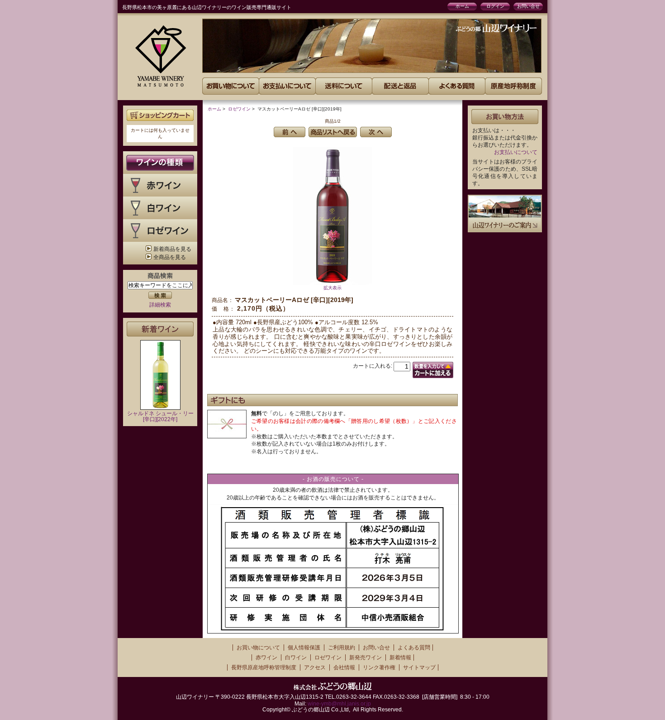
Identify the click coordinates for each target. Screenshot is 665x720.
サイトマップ (419, 667)
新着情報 (400, 657)
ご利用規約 (341, 647)
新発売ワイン (365, 657)
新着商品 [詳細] (160, 329)
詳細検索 (160, 305)
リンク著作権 (379, 667)
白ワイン (296, 657)
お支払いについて (515, 152)
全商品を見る (169, 257)
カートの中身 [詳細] (160, 115)
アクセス (315, 667)
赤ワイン (266, 657)
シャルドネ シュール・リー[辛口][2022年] (160, 416)
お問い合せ (528, 6)
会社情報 (344, 667)
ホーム (462, 6)
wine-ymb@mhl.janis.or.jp (339, 703)
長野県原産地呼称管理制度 (263, 667)
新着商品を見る (172, 249)
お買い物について (258, 647)
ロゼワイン (239, 108)
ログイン (495, 6)
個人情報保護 (304, 647)
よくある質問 (414, 647)
